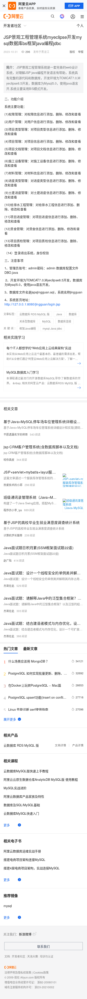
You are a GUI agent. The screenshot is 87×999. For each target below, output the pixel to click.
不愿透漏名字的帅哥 (16, 434)
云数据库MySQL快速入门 (21, 813)
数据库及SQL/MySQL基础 (22, 805)
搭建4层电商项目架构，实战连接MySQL (32, 868)
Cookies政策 (41, 972)
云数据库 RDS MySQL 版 (34, 314)
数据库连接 (64, 321)
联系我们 (43, 946)
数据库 (73, 314)
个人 (80, 25)
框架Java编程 (27, 328)
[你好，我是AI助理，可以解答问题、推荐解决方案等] (62, 16)
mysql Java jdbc (52, 328)
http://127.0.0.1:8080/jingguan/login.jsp (32, 304)
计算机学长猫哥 (13, 535)
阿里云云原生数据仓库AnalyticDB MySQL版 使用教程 (41, 779)
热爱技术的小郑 (13, 485)
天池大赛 (32, 956)
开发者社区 (18, 956)
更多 (7, 825)
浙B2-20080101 (47, 982)
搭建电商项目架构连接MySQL (24, 859)
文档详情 (60, 745)
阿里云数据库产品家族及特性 (24, 796)
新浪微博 (25, 934)
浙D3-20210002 (44, 987)
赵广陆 (8, 560)
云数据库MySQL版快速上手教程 (26, 771)
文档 (7, 956)
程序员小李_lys (13, 510)
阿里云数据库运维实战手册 (22, 851)
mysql (8, 905)
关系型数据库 (27, 321)
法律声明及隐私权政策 (17, 972)
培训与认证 (46, 956)
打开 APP (74, 6)
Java (59, 314)
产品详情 (77, 745)
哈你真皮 (9, 459)
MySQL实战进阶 (15, 788)
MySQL (46, 321)
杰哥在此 (9, 586)
